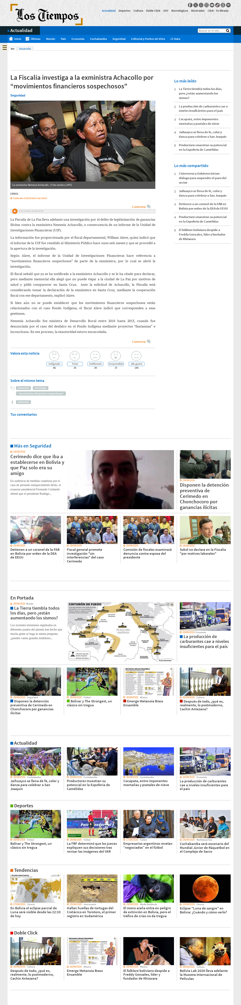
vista (10, 603)
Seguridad (119, 39)
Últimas (35, 39)
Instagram (206, 5)
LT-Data (175, 39)
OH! (165, 10)
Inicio (17, 39)
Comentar (139, 207)
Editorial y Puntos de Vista (148, 39)
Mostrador (198, 10)
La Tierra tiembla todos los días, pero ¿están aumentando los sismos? (200, 93)
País (63, 39)
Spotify (228, 5)
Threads (223, 5)
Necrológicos (179, 10)
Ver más (12, 452)
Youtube (212, 5)
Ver (14, 48)
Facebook (190, 5)
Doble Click (153, 10)
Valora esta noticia (24, 353)
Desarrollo (25, 48)
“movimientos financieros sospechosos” (41, 393)
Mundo (50, 39)
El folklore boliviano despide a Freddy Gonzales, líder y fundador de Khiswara (202, 234)
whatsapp (201, 5)
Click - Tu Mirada (218, 10)
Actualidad (109, 10)
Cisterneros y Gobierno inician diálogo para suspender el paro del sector (203, 178)
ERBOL (14, 193)
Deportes (124, 10)
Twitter (195, 5)
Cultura (138, 10)
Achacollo (23, 388)
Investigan (41, 388)
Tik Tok (217, 5)
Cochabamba (98, 39)
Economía (78, 39)
